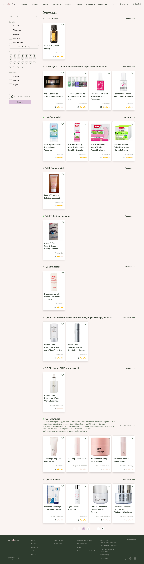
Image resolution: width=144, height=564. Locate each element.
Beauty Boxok (58, 540)
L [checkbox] (26, 60)
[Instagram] (135, 558)
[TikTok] (125, 558)
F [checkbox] (30, 56)
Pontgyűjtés (104, 558)
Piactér (45, 4)
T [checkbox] (30, 64)
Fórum (79, 4)
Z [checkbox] (26, 68)
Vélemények (102, 4)
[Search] (113, 4)
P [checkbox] (14, 64)
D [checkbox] (22, 56)
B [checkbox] (14, 56)
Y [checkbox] (22, 68)
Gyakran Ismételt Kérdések (86, 551)
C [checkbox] (18, 56)
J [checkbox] (18, 60)
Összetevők (90, 4)
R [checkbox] (22, 64)
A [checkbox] (10, 56)
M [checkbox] (30, 60)
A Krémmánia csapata (84, 540)
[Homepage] (9, 4)
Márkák (35, 4)
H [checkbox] (10, 60)
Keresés (20, 102)
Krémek (24, 4)
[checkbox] (10, 26)
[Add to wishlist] (62, 25)
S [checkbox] (26, 64)
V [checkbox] (10, 68)
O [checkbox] (10, 64)
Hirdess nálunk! (82, 544)
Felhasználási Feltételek (108, 546)
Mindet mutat (24, 47)
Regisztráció (137, 4)
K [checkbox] (22, 60)
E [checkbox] (26, 56)
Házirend (80, 547)
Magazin (68, 4)
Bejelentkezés (123, 4)
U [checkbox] (34, 64)
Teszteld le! (57, 4)
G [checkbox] (34, 56)
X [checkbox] (18, 68)
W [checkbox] (14, 68)
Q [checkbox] (18, 64)
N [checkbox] (34, 60)
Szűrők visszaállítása (22, 96)
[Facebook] (130, 558)
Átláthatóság (104, 555)
